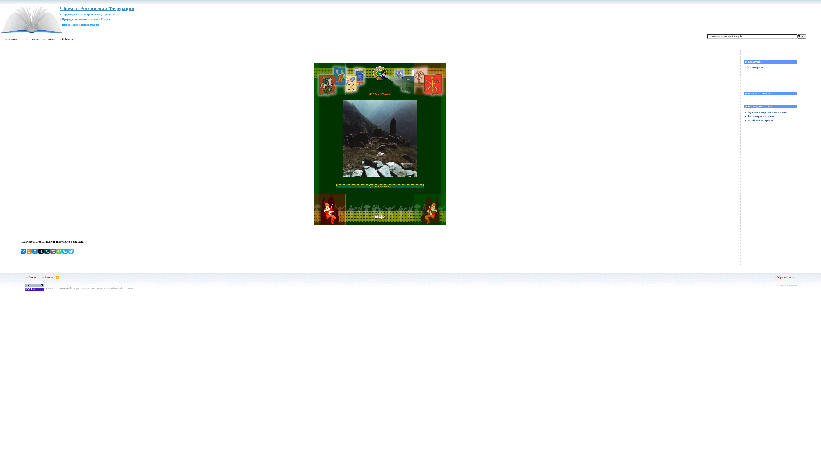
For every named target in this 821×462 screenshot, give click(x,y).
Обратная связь (785, 277)
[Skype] (65, 251)
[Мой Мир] (35, 251)
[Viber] (53, 251)
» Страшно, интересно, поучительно (766, 112)
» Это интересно (754, 67)
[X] (41, 251)
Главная (13, 38)
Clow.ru (792, 285)
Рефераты (67, 38)
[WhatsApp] (59, 251)
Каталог (50, 38)
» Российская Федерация (759, 120)
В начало (33, 38)
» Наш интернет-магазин (759, 116)
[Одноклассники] (29, 251)
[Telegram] (71, 251)
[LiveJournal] (47, 251)
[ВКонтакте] (23, 251)
